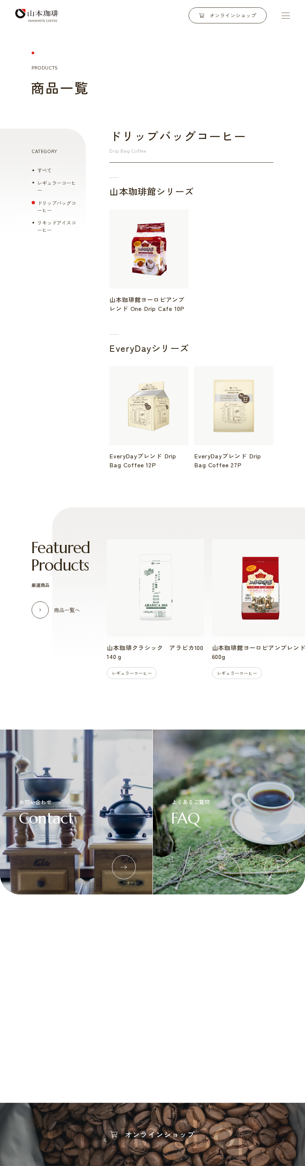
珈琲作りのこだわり (53, 985)
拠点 (228, 1010)
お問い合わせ (195, 1057)
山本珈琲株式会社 (36, 15)
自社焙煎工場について (56, 998)
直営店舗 (233, 998)
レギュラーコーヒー (56, 186)
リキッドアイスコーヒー (56, 226)
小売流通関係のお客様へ (128, 998)
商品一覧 (181, 985)
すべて (44, 170)
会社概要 (233, 985)
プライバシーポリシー (249, 1057)
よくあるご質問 (149, 1057)
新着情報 (108, 1057)
